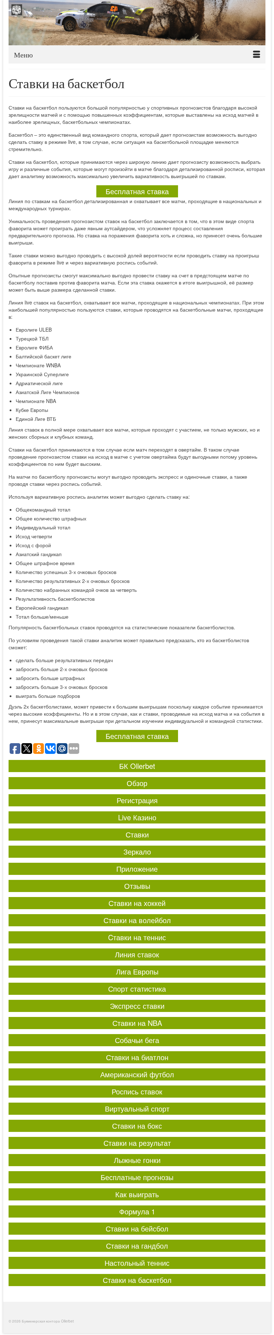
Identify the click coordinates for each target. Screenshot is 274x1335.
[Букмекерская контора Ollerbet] (137, 22)
